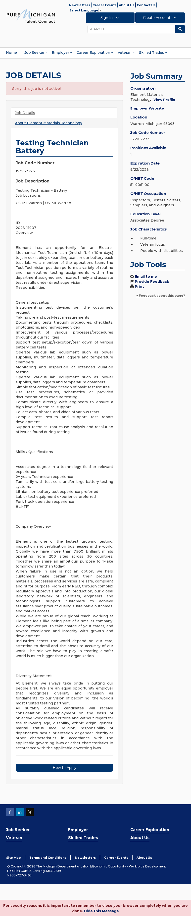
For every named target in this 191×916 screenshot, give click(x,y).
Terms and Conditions (47, 857)
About (48, 123)
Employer (60, 52)
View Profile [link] (164, 100)
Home (11, 52)
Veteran (125, 52)
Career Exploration (93, 52)
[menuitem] (11, 52)
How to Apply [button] (64, 767)
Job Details (25, 113)
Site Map (13, 857)
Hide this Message (101, 911)
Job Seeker (34, 52)
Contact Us (146, 5)
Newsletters (79, 5)
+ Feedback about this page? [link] (160, 295)
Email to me (146, 276)
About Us (126, 5)
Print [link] (139, 286)
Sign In (107, 17)
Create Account (157, 17)
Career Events (104, 5)
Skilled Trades (151, 52)
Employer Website (147, 108)
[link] (31, 16)
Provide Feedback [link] (152, 281)
